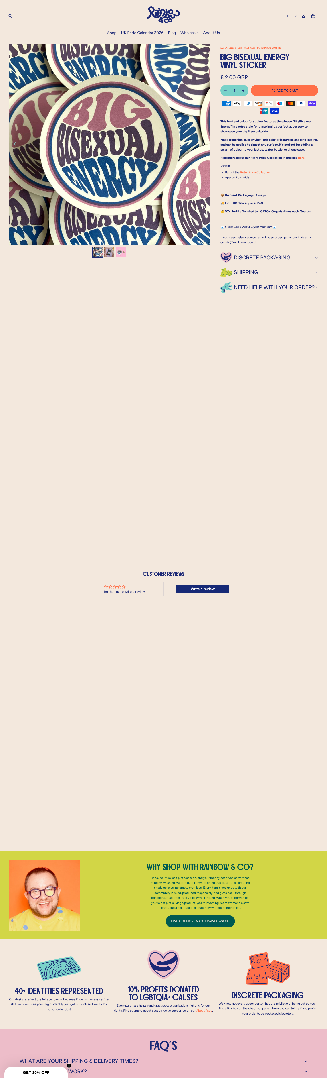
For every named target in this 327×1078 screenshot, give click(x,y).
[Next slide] (205, 144)
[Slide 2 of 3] (109, 252)
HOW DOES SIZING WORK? (53, 1071)
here (301, 158)
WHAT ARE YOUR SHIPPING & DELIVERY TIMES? (79, 1061)
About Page (204, 1011)
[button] (36, 1072)
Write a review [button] (203, 589)
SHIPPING (246, 272)
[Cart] (313, 16)
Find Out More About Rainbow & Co (200, 921)
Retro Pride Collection (255, 172)
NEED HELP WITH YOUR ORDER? (274, 287)
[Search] (10, 16)
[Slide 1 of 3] (98, 252)
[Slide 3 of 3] (121, 252)
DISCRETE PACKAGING (262, 257)
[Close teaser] (69, 1065)
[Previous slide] (14, 144)
